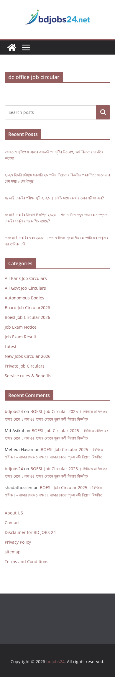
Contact (12, 522)
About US (14, 513)
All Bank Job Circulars (26, 278)
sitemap (13, 552)
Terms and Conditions (26, 561)
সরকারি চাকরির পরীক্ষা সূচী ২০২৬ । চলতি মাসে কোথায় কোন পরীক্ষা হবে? (54, 198)
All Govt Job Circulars (25, 288)
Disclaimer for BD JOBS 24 (30, 532)
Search (103, 112)
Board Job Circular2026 (27, 307)
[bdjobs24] (12, 47)
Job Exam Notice (21, 327)
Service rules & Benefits (28, 375)
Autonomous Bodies (24, 298)
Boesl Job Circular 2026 (27, 317)
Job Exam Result (20, 337)
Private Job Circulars (25, 366)
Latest (11, 346)
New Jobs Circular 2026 (27, 356)
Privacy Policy (18, 542)
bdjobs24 (14, 411)
